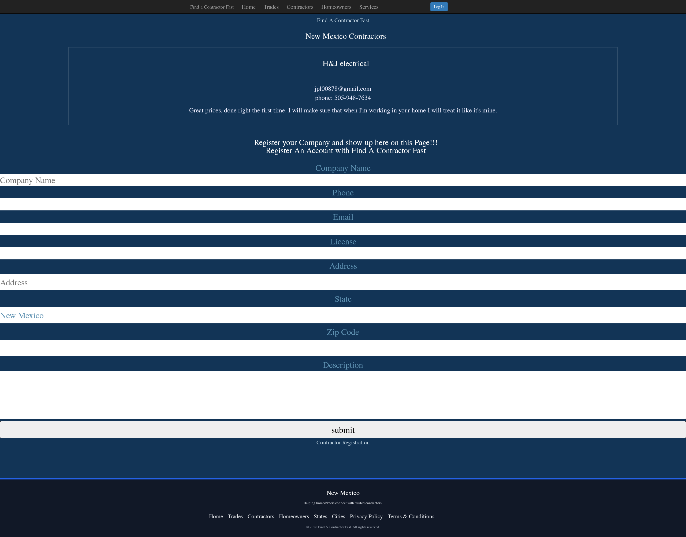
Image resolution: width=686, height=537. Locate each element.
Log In (439, 6)
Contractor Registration (343, 442)
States (320, 516)
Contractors (300, 6)
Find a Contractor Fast (212, 6)
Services (368, 6)
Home (249, 6)
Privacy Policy (366, 516)
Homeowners (336, 6)
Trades (271, 6)
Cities (338, 516)
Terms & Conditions (411, 516)
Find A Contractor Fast (343, 20)
